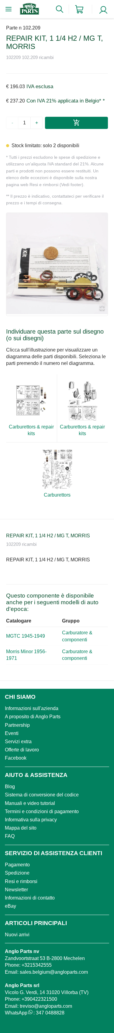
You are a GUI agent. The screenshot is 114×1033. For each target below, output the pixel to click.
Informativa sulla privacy (31, 819)
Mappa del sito (20, 827)
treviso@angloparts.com (46, 1006)
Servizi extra (18, 741)
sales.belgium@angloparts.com (54, 972)
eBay (10, 906)
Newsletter (16, 889)
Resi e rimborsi (21, 881)
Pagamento (17, 864)
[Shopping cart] (79, 9)
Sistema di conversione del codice (42, 794)
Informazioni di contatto (30, 897)
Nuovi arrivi (17, 934)
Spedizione (17, 872)
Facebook (15, 758)
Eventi (12, 733)
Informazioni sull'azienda (31, 708)
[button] (57, 263)
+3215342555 (37, 965)
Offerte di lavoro (22, 749)
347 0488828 (50, 1012)
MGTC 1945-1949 (25, 636)
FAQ (10, 836)
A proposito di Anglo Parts (32, 716)
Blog (10, 786)
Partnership (17, 725)
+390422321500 (39, 999)
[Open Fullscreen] (102, 308)
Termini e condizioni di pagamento (42, 811)
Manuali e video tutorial (30, 803)
